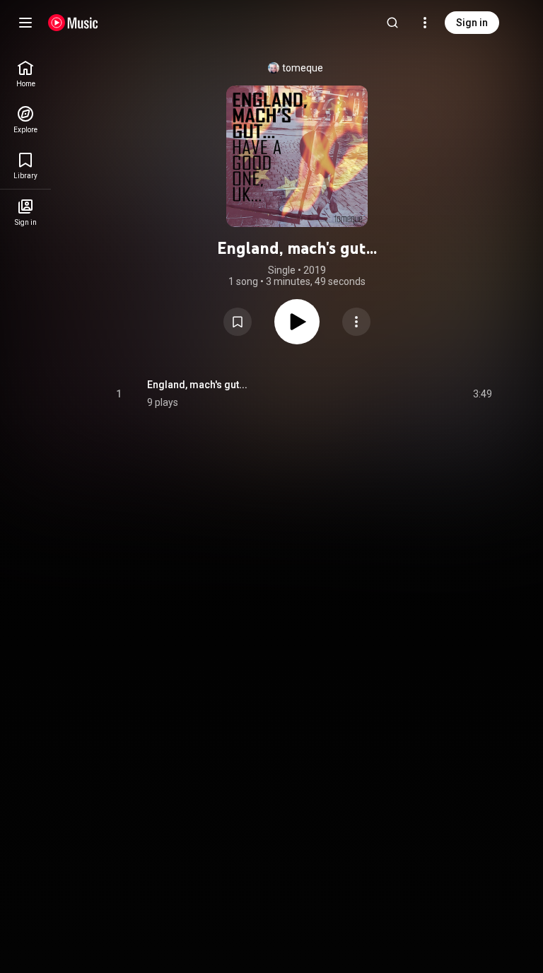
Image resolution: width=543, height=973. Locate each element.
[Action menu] (356, 322)
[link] (25, 74)
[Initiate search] (392, 22)
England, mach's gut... (197, 384)
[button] (237, 322)
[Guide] (25, 22)
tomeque (302, 68)
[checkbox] (482, 393)
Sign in (472, 22)
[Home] (73, 22)
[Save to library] (237, 321)
